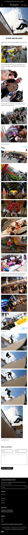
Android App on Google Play (7, 511)
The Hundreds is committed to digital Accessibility (11, 524)
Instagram (3, 498)
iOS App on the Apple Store (7, 510)
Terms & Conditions (22, 527)
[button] (2, 5)
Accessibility (13, 529)
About (2, 518)
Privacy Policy (7, 529)
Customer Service (19, 529)
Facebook (3, 494)
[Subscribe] (25, 487)
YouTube (3, 502)
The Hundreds (7, 527)
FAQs (2, 521)
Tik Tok (2, 500)
